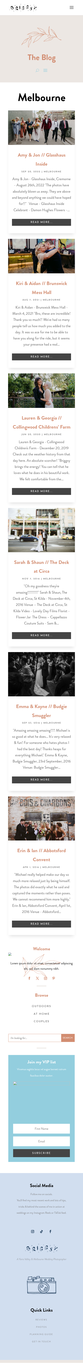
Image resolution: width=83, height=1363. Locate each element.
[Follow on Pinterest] (54, 978)
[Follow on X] (37, 978)
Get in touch (41, 1341)
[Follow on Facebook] (29, 978)
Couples (41, 1021)
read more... (41, 222)
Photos (41, 1326)
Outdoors (41, 1006)
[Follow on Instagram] (45, 978)
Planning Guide (41, 1334)
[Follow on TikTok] (41, 1231)
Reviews (41, 1319)
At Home (42, 1014)
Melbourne (53, 172)
